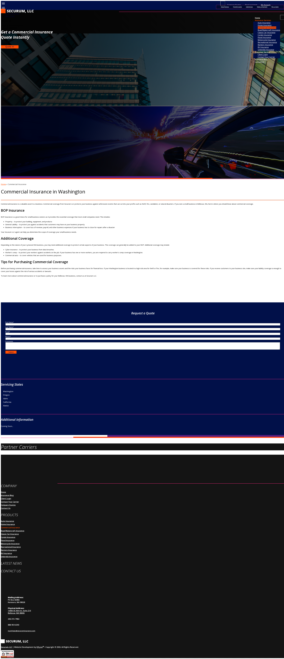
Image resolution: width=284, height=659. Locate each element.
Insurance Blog (261, 59)
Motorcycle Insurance (10, 543)
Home (257, 18)
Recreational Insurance (11, 547)
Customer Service (262, 52)
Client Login (263, 54)
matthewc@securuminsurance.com (21, 631)
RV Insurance (6, 553)
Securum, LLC (6, 647)
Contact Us (259, 62)
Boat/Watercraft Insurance (12, 531)
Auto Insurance (264, 23)
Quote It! (9, 46)
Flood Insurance (7, 540)
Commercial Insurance (267, 27)
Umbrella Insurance (266, 49)
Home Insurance (264, 25)
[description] (222, 3)
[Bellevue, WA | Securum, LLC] (17, 12)
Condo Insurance (8, 537)
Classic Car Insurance (10, 534)
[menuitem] (269, 23)
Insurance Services (263, 20)
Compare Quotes (8, 505)
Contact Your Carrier (266, 57)
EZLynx (40, 647)
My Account (266, 5)
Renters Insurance (9, 550)
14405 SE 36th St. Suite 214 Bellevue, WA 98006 (19, 611)
